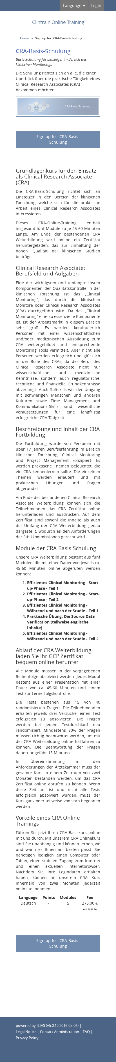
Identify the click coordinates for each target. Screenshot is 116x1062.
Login (96, 5)
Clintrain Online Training (58, 22)
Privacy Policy (27, 1038)
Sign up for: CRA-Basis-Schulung (58, 139)
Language (72, 5)
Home (24, 38)
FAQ (86, 1031)
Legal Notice (26, 1031)
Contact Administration (59, 1031)
